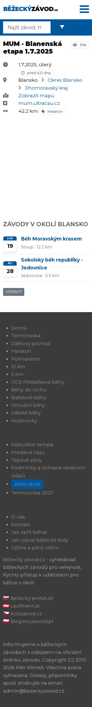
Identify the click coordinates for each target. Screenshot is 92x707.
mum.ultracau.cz (39, 103)
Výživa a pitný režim (35, 548)
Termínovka (25, 336)
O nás (18, 517)
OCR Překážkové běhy (37, 382)
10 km (18, 366)
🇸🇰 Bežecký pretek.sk (28, 598)
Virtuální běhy (28, 405)
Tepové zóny (26, 460)
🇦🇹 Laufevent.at (21, 606)
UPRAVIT (13, 292)
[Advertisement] (46, 165)
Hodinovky (24, 421)
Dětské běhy (26, 413)
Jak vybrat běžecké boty (39, 540)
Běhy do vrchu (29, 390)
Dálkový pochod (30, 343)
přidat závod (27, 484)
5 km (17, 374)
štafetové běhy (28, 397)
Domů (19, 328)
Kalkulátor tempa (32, 444)
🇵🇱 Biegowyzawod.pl (28, 621)
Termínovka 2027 (32, 493)
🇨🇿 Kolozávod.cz (22, 614)
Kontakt (20, 524)
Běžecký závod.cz (24, 560)
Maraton (54, 111)
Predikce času (28, 452)
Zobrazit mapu (36, 96)
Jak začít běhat (29, 532)
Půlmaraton (25, 359)
